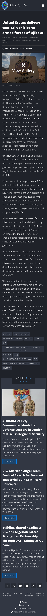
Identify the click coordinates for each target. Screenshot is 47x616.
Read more (9, 461)
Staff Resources (29, 594)
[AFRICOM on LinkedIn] (39, 586)
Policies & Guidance (40, 594)
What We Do (17, 593)
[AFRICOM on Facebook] (8, 586)
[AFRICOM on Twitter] (14, 586)
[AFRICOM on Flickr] (27, 586)
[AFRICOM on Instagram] (34, 586)
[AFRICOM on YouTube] (21, 586)
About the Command (7, 594)
